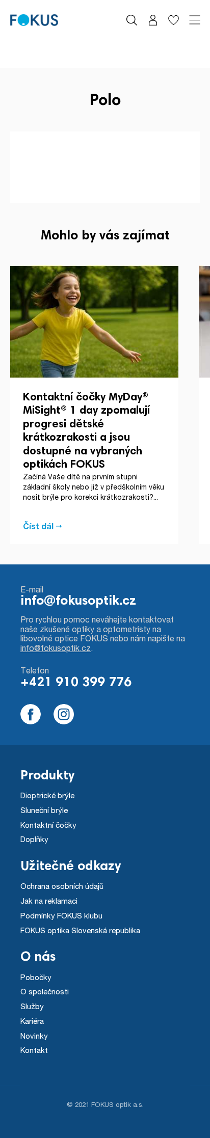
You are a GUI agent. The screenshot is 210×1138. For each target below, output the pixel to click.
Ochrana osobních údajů (61, 885)
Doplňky (34, 839)
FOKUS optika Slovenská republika (80, 930)
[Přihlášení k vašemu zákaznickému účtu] (152, 20)
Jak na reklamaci (48, 900)
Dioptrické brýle (47, 795)
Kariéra (32, 1020)
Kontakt (34, 1049)
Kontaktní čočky (48, 824)
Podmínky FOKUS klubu (61, 915)
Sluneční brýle (44, 810)
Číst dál (38, 526)
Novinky (34, 1035)
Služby (32, 1006)
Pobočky (35, 977)
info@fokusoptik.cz (78, 601)
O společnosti (44, 991)
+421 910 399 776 (76, 683)
